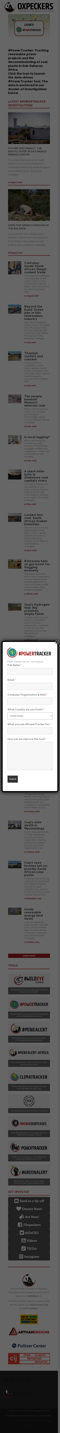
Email (12, 679)
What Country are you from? (26, 709)
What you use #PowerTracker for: (29, 724)
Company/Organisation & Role (27, 694)
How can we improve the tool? (26, 739)
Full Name (14, 665)
